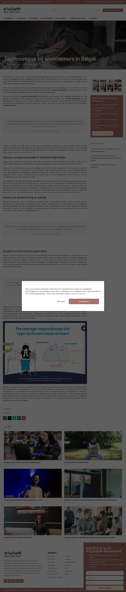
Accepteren (84, 301)
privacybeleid (80, 294)
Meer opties (61, 301)
